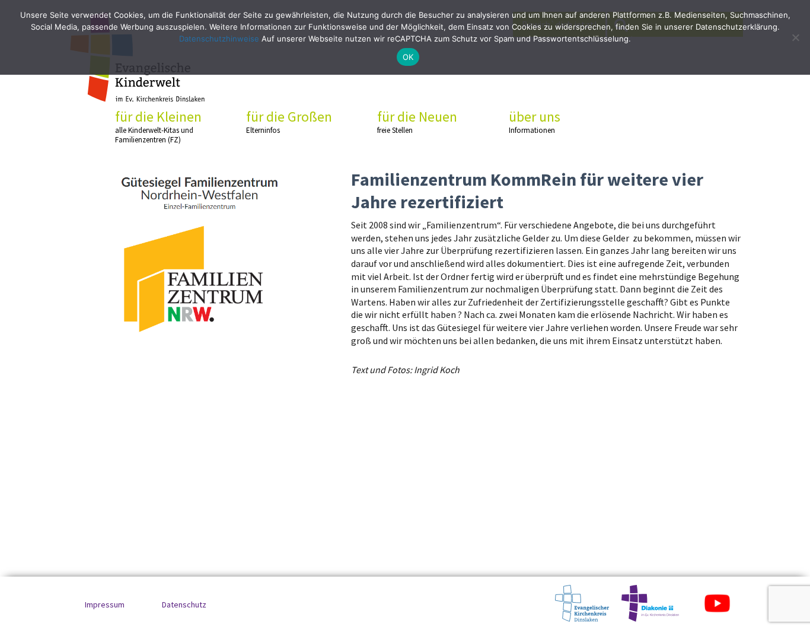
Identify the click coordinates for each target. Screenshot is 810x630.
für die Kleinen (158, 126)
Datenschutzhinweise (219, 38)
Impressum (105, 604)
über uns (534, 121)
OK (408, 57)
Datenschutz (184, 604)
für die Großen (289, 121)
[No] (795, 37)
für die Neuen (417, 121)
